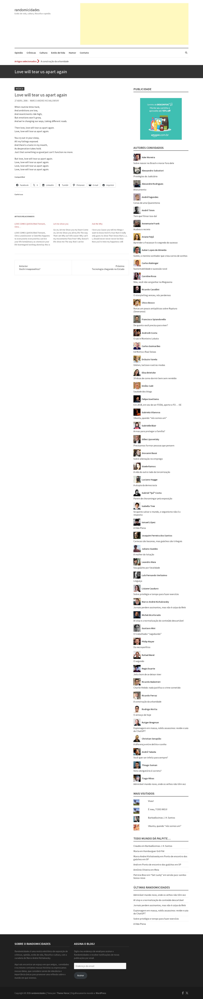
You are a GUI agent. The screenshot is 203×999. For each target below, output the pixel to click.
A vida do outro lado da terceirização (151, 471)
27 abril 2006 (21, 100)
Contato (84, 52)
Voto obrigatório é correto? (147, 770)
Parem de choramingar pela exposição (152, 498)
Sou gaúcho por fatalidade (146, 567)
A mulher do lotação (143, 554)
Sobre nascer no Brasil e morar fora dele (153, 163)
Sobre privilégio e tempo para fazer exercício (156, 594)
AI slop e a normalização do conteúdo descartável (158, 620)
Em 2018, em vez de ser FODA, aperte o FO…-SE (157, 404)
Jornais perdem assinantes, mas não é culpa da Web (159, 607)
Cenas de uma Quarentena (146, 202)
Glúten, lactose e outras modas (149, 365)
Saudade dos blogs (142, 391)
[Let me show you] (72, 232)
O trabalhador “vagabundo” (147, 633)
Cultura (43, 52)
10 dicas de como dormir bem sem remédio (155, 378)
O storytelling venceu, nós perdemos (152, 295)
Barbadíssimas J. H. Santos (161, 817)
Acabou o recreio (141, 229)
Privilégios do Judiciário (145, 176)
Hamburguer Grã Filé (153, 851)
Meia (156, 869)
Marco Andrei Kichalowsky (44, 100)
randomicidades (27, 9)
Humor (72, 52)
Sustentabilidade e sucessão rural (150, 268)
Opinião (19, 52)
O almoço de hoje (142, 714)
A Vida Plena (139, 527)
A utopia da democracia (145, 485)
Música (19, 88)
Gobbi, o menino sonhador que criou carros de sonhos (160, 255)
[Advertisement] (134, 24)
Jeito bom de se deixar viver (147, 674)
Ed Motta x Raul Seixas (144, 351)
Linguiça (137, 580)
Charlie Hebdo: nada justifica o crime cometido (157, 687)
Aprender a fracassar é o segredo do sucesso (63, 61)
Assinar (80, 975)
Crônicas (31, 52)
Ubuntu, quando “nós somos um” (150, 417)
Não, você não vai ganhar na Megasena (152, 281)
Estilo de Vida (58, 52)
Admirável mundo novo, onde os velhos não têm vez (159, 784)
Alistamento (139, 189)
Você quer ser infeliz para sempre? (150, 757)
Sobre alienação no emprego (148, 458)
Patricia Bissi (140, 874)
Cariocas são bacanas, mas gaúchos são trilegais (157, 541)
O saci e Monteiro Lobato (146, 338)
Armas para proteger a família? (149, 431)
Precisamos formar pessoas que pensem (153, 445)
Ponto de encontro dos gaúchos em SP (161, 864)
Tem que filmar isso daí (145, 216)
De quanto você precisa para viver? (150, 325)
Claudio (137, 845)
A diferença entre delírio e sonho (149, 744)
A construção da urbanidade (147, 701)
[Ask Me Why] (111, 232)
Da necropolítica (141, 647)
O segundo (138, 661)
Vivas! (151, 800)
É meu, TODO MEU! (157, 809)
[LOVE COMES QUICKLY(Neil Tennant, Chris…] (34, 234)
